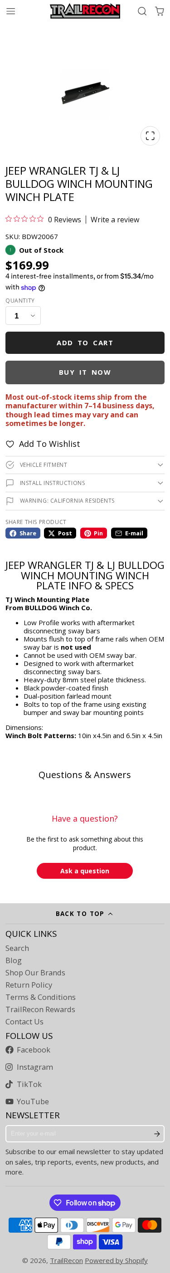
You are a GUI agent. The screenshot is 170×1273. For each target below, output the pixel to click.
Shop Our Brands (35, 972)
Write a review (115, 219)
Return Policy (28, 984)
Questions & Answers (85, 775)
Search (17, 948)
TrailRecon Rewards (40, 1009)
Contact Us (24, 1021)
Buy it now (85, 372)
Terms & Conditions (40, 997)
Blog (13, 960)
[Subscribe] (157, 1133)
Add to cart (85, 342)
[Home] (85, 11)
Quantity (20, 301)
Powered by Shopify (116, 1260)
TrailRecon (66, 1260)
